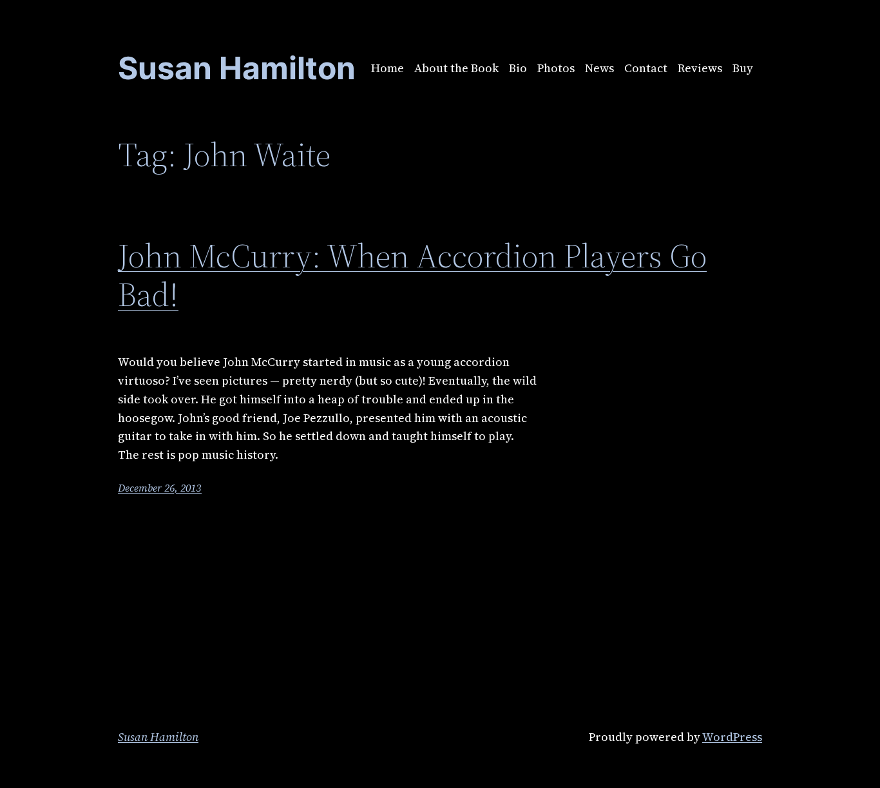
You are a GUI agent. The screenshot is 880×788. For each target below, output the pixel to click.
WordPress (732, 737)
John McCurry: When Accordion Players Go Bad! (412, 275)
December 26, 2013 (160, 488)
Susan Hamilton (158, 737)
